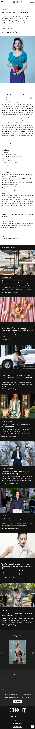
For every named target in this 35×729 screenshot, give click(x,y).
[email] (2, 32)
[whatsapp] (15, 32)
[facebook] (5, 32)
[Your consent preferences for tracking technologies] (32, 726)
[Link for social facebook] (16, 717)
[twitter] (13, 32)
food (3, 238)
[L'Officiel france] (17, 2)
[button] (33, 652)
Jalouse (4, 9)
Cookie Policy (17, 726)
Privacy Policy (27, 697)
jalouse (9, 238)
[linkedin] (10, 32)
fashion (15, 238)
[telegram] (18, 32)
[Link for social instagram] (19, 717)
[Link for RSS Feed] (23, 717)
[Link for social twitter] (12, 717)
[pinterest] (8, 32)
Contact (17, 721)
